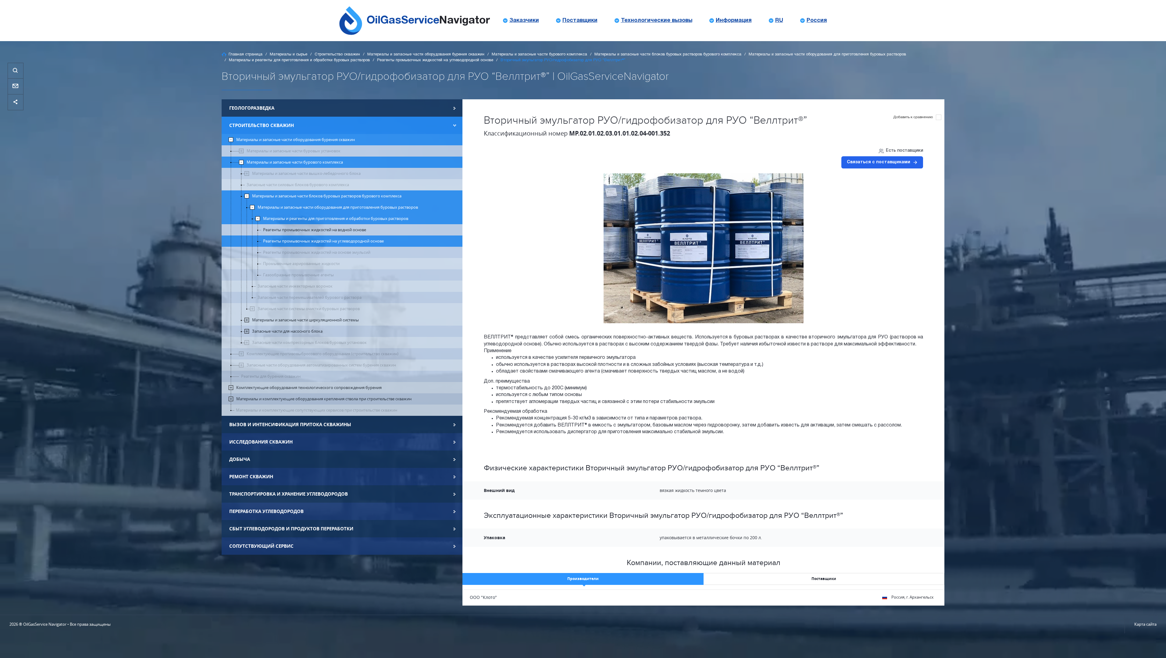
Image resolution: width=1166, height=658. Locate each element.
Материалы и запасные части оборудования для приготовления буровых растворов (827, 54)
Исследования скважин (261, 442)
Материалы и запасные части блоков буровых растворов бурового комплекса (667, 54)
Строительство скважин (337, 54)
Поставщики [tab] (823, 578)
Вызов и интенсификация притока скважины (290, 424)
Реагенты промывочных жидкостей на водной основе (314, 229)
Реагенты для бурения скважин (271, 376)
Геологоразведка (251, 108)
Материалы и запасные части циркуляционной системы (305, 320)
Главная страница (245, 54)
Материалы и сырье (288, 54)
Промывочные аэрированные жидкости (301, 263)
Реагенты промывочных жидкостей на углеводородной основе (435, 60)
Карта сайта (1145, 624)
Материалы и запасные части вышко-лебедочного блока (306, 173)
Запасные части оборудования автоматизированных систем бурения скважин (321, 365)
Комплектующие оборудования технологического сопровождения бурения (309, 387)
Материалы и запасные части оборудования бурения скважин (425, 54)
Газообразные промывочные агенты (298, 275)
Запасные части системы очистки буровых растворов (309, 308)
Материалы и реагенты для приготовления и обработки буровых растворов (299, 60)
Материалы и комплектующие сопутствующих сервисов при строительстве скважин (316, 410)
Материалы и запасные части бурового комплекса (539, 54)
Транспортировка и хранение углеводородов (288, 494)
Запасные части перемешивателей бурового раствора (310, 297)
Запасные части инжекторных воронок (295, 286)
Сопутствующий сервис (261, 546)
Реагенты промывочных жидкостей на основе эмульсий (316, 252)
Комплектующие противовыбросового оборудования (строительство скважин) (322, 353)
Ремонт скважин (251, 476)
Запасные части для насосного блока (287, 331)
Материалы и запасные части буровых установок (294, 151)
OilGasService (428, 21)
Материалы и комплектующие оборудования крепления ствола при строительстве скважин (324, 399)
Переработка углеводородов (266, 511)
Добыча (239, 459)
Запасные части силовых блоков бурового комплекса (298, 184)
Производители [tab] (583, 578)
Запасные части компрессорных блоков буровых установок (309, 342)
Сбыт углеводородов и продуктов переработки (291, 528)
